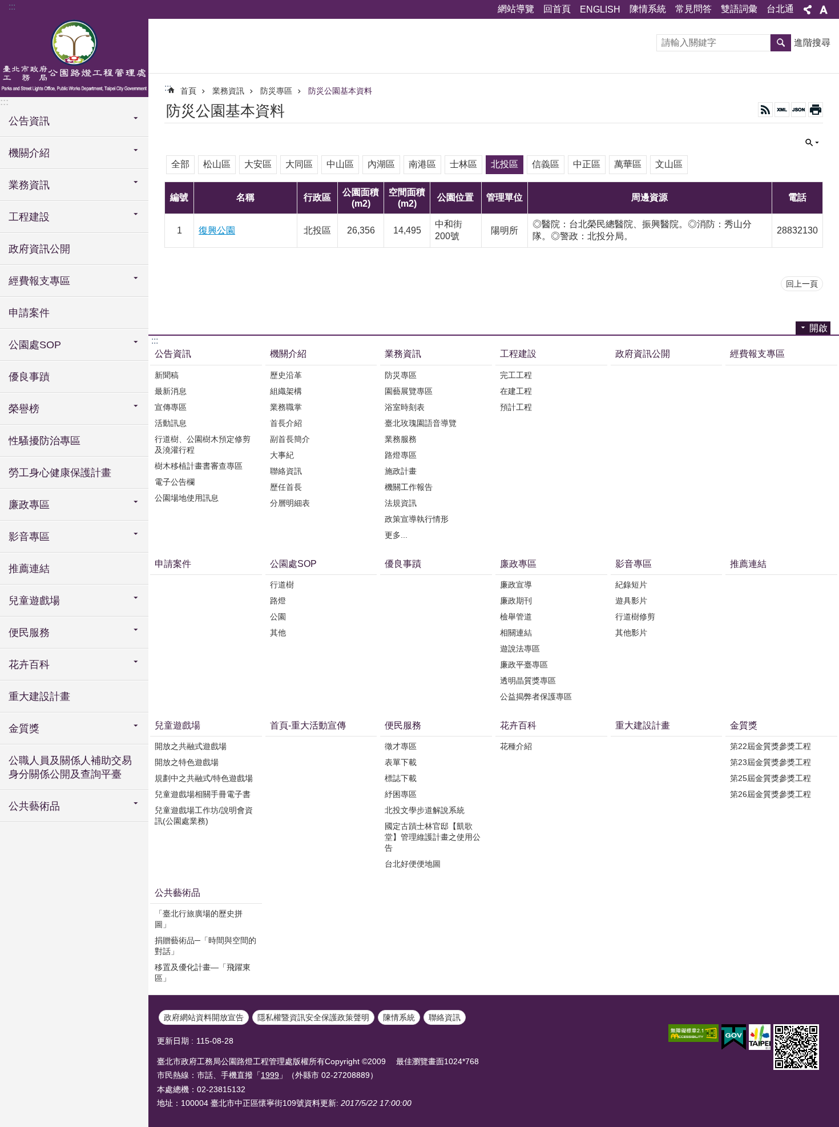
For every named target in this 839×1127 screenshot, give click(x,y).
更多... (396, 535)
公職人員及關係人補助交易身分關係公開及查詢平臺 (70, 767)
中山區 (340, 164)
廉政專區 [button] (29, 504)
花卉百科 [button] (29, 664)
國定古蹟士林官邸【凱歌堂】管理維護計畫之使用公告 (433, 837)
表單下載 (401, 762)
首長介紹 (286, 423)
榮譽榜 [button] (24, 408)
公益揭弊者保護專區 (536, 696)
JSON (798, 109)
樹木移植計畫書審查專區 (199, 465)
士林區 (463, 164)
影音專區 (633, 564)
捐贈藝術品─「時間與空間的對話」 (205, 946)
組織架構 (286, 391)
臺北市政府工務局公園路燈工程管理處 (74, 57)
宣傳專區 (171, 407)
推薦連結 (29, 568)
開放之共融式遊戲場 (191, 746)
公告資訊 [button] (29, 121)
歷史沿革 (286, 375)
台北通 (780, 9)
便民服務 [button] (29, 632)
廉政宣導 (516, 584)
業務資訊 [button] (29, 185)
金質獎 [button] (24, 728)
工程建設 (518, 354)
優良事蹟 (29, 377)
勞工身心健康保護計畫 (60, 472)
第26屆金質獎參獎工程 (770, 794)
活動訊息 (171, 423)
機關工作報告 (409, 487)
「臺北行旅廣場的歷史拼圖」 (199, 919)
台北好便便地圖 (413, 863)
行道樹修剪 (635, 616)
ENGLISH (600, 9)
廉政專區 (518, 564)
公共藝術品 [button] (34, 806)
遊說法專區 (520, 648)
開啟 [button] (818, 328)
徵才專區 (401, 746)
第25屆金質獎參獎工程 (770, 778)
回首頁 (557, 9)
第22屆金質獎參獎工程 (770, 746)
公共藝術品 (177, 892)
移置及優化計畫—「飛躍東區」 (203, 973)
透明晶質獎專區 (528, 680)
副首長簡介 (290, 439)
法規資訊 (401, 503)
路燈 (278, 600)
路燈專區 (401, 455)
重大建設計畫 (39, 696)
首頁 (188, 90)
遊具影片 (631, 600)
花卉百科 (518, 725)
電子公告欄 (175, 481)
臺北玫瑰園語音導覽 (421, 423)
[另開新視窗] (693, 1033)
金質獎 (743, 725)
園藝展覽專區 (409, 391)
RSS (765, 109)
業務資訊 (228, 90)
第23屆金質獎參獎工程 (770, 762)
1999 (270, 1075)
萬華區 (628, 164)
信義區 (545, 164)
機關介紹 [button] (29, 153)
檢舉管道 (516, 616)
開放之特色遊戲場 (187, 762)
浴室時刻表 (405, 407)
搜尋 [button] (781, 42)
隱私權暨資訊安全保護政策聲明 (313, 1017)
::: (12, 6)
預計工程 (516, 407)
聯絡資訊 (286, 471)
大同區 (299, 164)
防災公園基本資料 (340, 90)
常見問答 (693, 9)
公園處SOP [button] (35, 345)
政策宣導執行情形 (417, 519)
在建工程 (516, 391)
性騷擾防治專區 (44, 440)
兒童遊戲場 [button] (34, 600)
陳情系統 (648, 9)
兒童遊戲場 (177, 725)
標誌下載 (401, 778)
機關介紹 (288, 354)
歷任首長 (286, 487)
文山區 (669, 164)
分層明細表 (290, 503)
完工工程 (516, 375)
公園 (278, 616)
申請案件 (29, 313)
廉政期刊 (516, 600)
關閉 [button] (807, 10)
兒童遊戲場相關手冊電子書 (203, 794)
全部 (180, 164)
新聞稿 (167, 375)
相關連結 (516, 632)
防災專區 (276, 90)
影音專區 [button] (29, 536)
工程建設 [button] (29, 217)
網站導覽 (516, 9)
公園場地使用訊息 (187, 497)
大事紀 (282, 455)
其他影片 (631, 632)
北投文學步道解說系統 (425, 810)
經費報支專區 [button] (39, 281)
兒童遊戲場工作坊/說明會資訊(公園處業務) (204, 816)
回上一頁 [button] (802, 283)
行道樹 (282, 584)
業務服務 (401, 439)
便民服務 (403, 725)
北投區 (504, 164)
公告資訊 (173, 354)
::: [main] (167, 87)
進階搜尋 (812, 42)
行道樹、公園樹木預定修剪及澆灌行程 (203, 444)
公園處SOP (293, 564)
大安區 (258, 164)
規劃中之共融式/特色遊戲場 (204, 778)
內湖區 (381, 164)
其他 (278, 632)
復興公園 (217, 230)
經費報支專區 (757, 354)
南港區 (422, 164)
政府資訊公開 (39, 249)
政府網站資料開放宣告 (204, 1017)
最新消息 (171, 391)
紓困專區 (401, 794)
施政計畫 (401, 471)
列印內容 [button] (815, 109)
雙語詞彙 (739, 9)
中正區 (586, 164)
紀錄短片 (631, 584)
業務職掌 (286, 407)
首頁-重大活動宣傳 (308, 725)
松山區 (217, 164)
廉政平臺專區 (524, 664)
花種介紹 (516, 746)
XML (782, 109)
